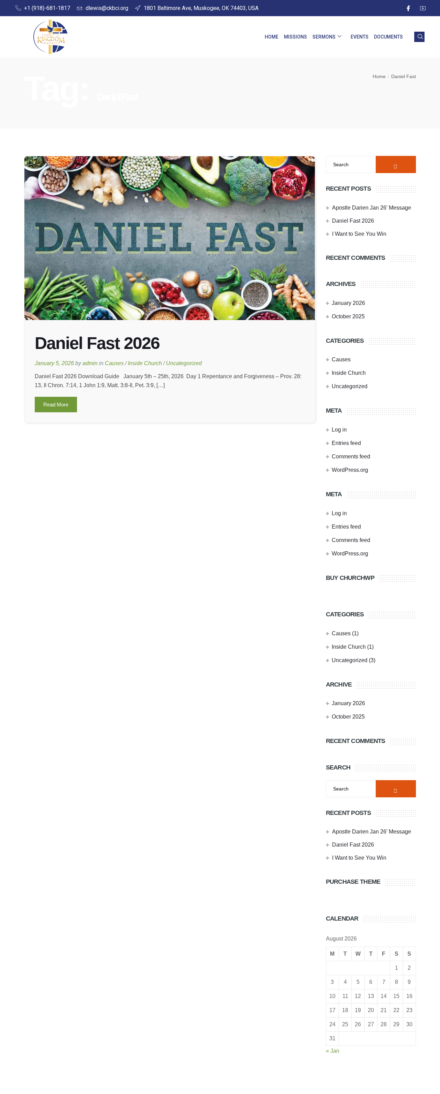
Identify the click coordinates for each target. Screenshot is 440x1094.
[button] (419, 37)
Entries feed (346, 443)
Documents (388, 37)
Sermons (324, 37)
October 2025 (348, 316)
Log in (339, 430)
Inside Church (145, 363)
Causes (114, 363)
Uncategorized (184, 363)
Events (359, 37)
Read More (55, 404)
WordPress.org (350, 470)
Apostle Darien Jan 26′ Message (371, 208)
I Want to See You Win (359, 234)
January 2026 (348, 303)
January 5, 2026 (54, 363)
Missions (295, 37)
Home (271, 37)
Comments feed (351, 456)
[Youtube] (422, 8)
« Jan (332, 1051)
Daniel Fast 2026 (97, 343)
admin (90, 363)
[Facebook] (407, 8)
